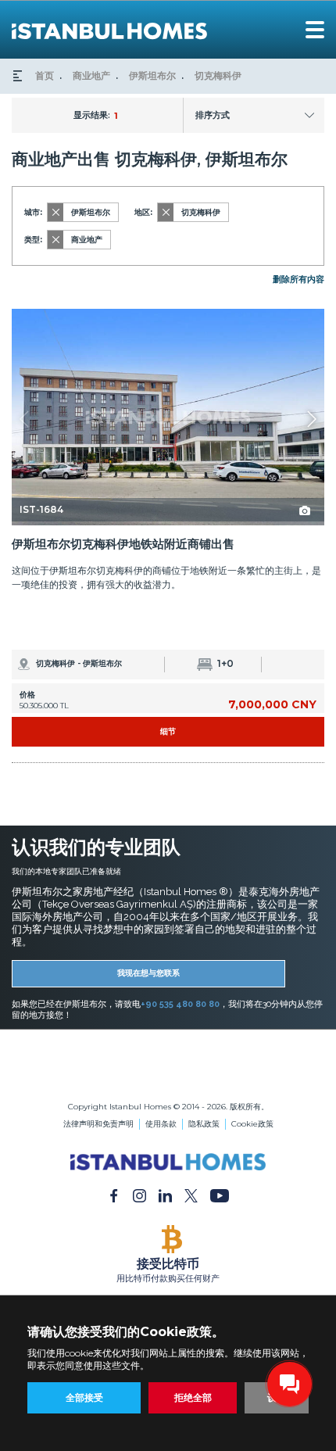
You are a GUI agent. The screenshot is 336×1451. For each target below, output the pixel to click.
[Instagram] (139, 1195)
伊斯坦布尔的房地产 (168, 1054)
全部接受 (84, 1397)
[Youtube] (219, 1195)
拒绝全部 (193, 1397)
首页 (44, 75)
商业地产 (91, 75)
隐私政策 (204, 1124)
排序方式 (212, 114)
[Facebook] (113, 1195)
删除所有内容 (298, 279)
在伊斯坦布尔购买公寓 (168, 1065)
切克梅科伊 (218, 75)
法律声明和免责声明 (98, 1124)
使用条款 (161, 1124)
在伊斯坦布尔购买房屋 (168, 1076)
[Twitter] (191, 1195)
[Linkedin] (165, 1195)
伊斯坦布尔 (152, 75)
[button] (311, 419)
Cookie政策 (252, 1124)
